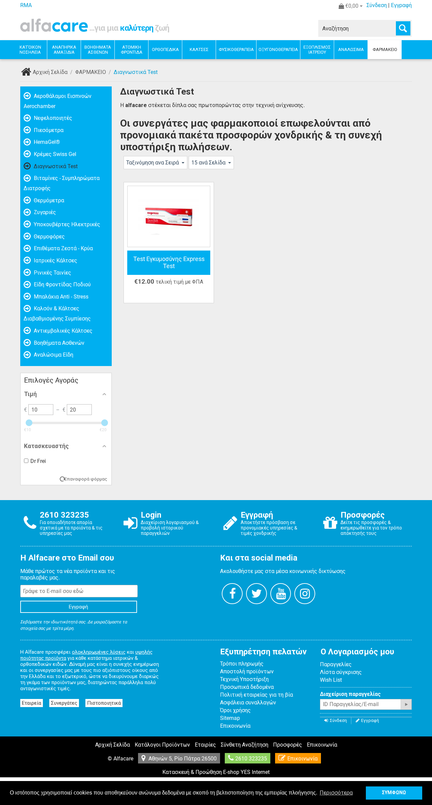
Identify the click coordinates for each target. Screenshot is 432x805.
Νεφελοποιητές (52, 118)
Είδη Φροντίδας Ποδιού (61, 284)
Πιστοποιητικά (104, 703)
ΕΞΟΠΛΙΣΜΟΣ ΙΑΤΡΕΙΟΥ (317, 50)
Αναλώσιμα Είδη (52, 355)
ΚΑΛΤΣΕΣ (199, 49)
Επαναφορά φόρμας (85, 479)
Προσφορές (287, 745)
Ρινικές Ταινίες (51, 272)
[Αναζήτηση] (403, 28)
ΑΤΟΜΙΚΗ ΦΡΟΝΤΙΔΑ (131, 50)
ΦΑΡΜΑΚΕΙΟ (385, 49)
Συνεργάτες (64, 703)
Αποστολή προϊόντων (247, 671)
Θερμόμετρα (48, 200)
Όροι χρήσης (235, 710)
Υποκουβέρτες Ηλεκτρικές (66, 224)
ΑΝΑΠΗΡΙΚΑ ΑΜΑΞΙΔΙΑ (64, 50)
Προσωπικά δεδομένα (247, 687)
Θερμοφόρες (48, 236)
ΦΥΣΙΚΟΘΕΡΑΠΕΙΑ (236, 49)
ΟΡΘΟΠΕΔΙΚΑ (165, 49)
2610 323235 (251, 758)
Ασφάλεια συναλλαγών (248, 702)
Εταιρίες (205, 745)
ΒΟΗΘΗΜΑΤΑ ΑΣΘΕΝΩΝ (97, 50)
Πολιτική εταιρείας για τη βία (256, 695)
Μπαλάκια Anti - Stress (60, 296)
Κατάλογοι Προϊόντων (162, 745)
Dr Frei (38, 461)
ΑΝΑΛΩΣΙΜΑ (351, 49)
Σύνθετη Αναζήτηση (244, 745)
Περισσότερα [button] (336, 792)
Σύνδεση (377, 5)
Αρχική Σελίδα (50, 72)
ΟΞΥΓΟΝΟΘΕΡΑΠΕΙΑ (278, 49)
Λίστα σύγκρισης (341, 672)
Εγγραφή (401, 5)
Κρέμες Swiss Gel (54, 154)
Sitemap (230, 718)
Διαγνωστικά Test (55, 166)
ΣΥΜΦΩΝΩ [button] (394, 793)
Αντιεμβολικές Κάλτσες (62, 331)
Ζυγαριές (44, 212)
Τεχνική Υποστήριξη (244, 679)
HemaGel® (46, 142)
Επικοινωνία (235, 726)
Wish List (331, 680)
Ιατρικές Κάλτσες (54, 260)
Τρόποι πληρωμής (242, 663)
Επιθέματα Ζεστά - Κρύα (62, 248)
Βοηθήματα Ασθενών (58, 343)
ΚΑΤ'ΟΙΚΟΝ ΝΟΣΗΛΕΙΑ (30, 50)
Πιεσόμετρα (47, 130)
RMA (26, 5)
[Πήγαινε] (406, 704)
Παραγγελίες (336, 664)
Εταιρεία (31, 703)
